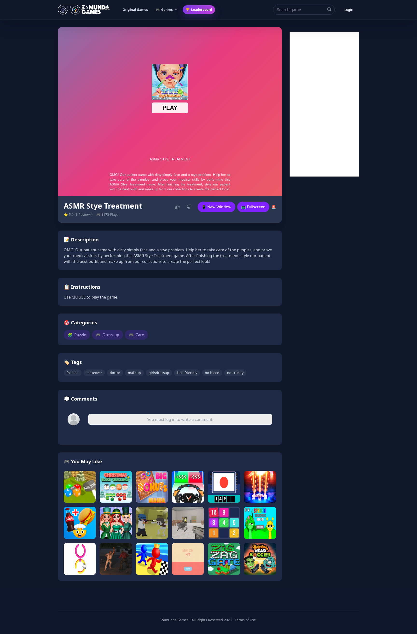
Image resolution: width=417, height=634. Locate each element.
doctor (115, 372)
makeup (134, 372)
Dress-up (107, 334)
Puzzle (77, 334)
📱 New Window (216, 207)
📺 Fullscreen (253, 207)
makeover (94, 372)
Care (136, 334)
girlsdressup (159, 372)
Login (348, 9)
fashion (73, 372)
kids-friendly (187, 372)
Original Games (135, 9)
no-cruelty (235, 372)
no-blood (212, 372)
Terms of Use (245, 620)
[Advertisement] (324, 104)
